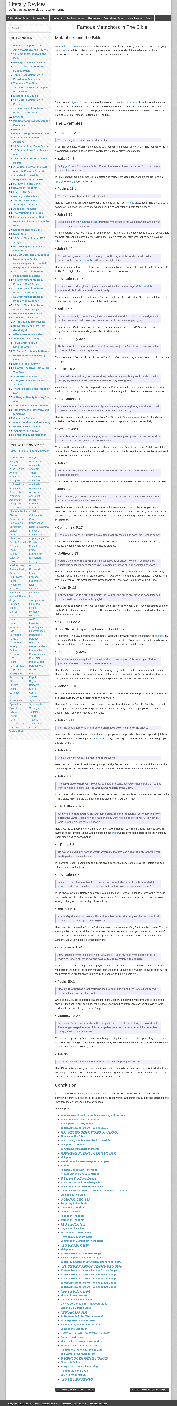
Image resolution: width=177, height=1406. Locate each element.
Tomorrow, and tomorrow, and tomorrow (84, 1358)
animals (97, 738)
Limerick (14, 604)
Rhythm (13, 685)
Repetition (34, 677)
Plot (11, 658)
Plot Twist (34, 658)
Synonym (34, 708)
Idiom (32, 584)
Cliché (32, 511)
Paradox (33, 638)
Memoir (13, 611)
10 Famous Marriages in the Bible (80, 1119)
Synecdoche (36, 704)
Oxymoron (15, 634)
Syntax (13, 712)
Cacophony (15, 503)
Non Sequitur (36, 627)
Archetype (15, 496)
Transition (14, 727)
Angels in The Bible (72, 1228)
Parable (13, 638)
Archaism (34, 492)
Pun (31, 673)
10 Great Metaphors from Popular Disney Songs (89, 1270)
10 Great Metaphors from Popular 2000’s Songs (88, 1153)
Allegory (13, 461)
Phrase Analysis (94, 18)
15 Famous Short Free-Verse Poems (82, 1186)
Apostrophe (15, 492)
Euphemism (35, 553)
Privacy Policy (79, 1404)
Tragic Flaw (35, 723)
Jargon (13, 600)
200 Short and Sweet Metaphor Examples (85, 1161)
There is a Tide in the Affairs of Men (81, 1345)
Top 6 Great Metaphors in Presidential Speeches (89, 1132)
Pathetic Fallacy (38, 646)
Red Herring (16, 677)
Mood (12, 619)
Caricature (15, 507)
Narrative (34, 623)
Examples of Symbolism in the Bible (82, 1241)
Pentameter (35, 650)
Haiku (32, 573)
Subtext (33, 696)
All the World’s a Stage (74, 1312)
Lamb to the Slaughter (74, 1328)
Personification (37, 654)
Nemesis (14, 627)
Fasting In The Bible (73, 1215)
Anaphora (14, 476)
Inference (14, 592)
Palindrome (35, 634)
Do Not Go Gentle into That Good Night (84, 1303)
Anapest (33, 472)
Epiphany (14, 546)
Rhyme (33, 681)
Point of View (16, 665)
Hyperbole (15, 584)
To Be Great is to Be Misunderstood (82, 1316)
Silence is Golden (71, 1362)
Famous (65, 1165)
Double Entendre (18, 542)
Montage (34, 615)
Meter (12, 615)
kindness (72, 1046)
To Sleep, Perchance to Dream (78, 1320)
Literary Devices (26, 4)
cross (115, 833)
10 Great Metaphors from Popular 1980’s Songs (88, 1282)
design (74, 181)
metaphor (62, 46)
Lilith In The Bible (71, 1211)
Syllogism (34, 700)
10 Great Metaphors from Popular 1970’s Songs (88, 1278)
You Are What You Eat (73, 1374)
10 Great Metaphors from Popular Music (84, 1128)
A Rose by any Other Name (76, 1299)
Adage (32, 457)
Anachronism (16, 469)
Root (60, 886)
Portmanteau (36, 665)
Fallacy (33, 561)
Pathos (13, 650)
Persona (14, 654)
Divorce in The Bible (72, 1207)
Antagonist (15, 480)
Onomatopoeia (37, 631)
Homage (34, 577)
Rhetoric (14, 681)
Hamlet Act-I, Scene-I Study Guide (81, 1324)
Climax (13, 515)
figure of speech (80, 102)
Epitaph (33, 546)
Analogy (13, 472)
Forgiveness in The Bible (75, 1199)
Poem (12, 661)
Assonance (15, 499)
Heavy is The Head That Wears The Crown (85, 1333)
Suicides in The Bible (73, 1195)
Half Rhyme (15, 577)
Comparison (16, 519)
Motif (32, 619)
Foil (31, 565)
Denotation (15, 526)
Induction (34, 588)
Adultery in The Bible (73, 1224)
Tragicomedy (16, 723)
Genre (12, 573)
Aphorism (14, 488)
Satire (12, 688)
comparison (79, 46)
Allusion (13, 465)
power (80, 901)
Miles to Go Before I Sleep (76, 1308)
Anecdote (34, 476)
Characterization (18, 511)
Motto (12, 623)
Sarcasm (34, 685)
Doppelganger (37, 538)
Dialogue (34, 530)
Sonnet (33, 692)
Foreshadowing (17, 569)
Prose (32, 669)
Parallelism (15, 642)
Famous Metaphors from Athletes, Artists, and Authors (93, 1115)
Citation (149, 18)
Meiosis (33, 607)
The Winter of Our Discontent (78, 1354)
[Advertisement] (112, 78)
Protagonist (15, 673)
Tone (12, 719)
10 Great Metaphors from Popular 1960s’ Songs (88, 1274)
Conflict (33, 519)
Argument (34, 496)
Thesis (33, 716)
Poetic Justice (37, 661)
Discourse (14, 538)
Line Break (35, 604)
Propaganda (16, 669)
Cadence (34, 503)
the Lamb (143, 286)
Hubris (13, 580)
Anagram (34, 469)
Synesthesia (16, 708)
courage (159, 635)
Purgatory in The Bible (74, 1203)
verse (156, 387)
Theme (13, 716)
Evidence (14, 557)
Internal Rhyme (17, 596)
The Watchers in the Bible (76, 1232)
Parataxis (34, 642)
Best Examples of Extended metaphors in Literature (91, 1266)
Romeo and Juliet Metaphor (77, 1379)
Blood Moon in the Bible (75, 1245)
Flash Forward (17, 565)
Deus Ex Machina (39, 526)
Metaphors (61, 50)
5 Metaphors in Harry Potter (77, 1123)
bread (94, 221)
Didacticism (35, 534)
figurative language (95, 1093)
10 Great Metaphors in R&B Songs (81, 1253)
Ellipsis (33, 542)
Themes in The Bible (73, 1136)
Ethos (32, 550)
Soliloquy (14, 692)
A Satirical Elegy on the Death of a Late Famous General (94, 1190)
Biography (34, 499)
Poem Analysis (57, 18)
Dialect (13, 530)
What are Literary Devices (114, 18)
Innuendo (34, 592)
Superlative (15, 700)
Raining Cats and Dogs (74, 1370)
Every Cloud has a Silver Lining (79, 1366)
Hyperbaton (35, 580)
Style (12, 696)
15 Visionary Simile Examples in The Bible (85, 1140)
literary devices (129, 102)
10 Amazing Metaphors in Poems (80, 1148)
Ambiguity (34, 465)
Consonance (36, 523)
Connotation (16, 523)
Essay (12, 550)
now (65, 166)
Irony (32, 596)
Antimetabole (16, 484)
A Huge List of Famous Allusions (80, 1174)
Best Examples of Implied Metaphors (82, 1257)
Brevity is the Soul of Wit (75, 1291)
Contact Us (66, 1404)
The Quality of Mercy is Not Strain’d (82, 1341)
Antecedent (35, 480)
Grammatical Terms (40, 18)
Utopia (32, 727)
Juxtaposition (36, 600)
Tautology (34, 712)
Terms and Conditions (97, 1404)
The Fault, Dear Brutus (74, 1295)
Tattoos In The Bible (72, 1220)
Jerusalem (64, 1023)
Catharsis (34, 507)
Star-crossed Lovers (73, 1337)
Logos (12, 607)
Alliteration (35, 461)
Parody (13, 646)
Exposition (35, 557)
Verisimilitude (16, 731)
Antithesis (34, 484)
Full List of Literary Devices (18, 18)
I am (83, 221)
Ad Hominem (16, 457)
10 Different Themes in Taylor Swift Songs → (149, 1389)
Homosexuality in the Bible (76, 1236)
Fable (12, 561)
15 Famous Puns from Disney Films (82, 1182)
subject (59, 181)
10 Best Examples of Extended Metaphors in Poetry (91, 1261)
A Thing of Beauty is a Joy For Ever (81, 1349)
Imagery (13, 588)
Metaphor (66, 1157)
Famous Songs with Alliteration (79, 1169)
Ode (11, 631)
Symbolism (15, 704)
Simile (32, 688)
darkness (84, 260)
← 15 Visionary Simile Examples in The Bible (75, 1389)
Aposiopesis (36, 488)
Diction (13, 534)
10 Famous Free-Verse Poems (78, 1178)
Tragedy (33, 719)
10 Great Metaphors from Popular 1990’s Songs (88, 1287)
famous (130, 202)
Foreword (34, 569)
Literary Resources (135, 18)
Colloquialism (36, 515)
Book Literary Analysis (75, 18)
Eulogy (13, 553)
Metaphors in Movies (73, 1144)
